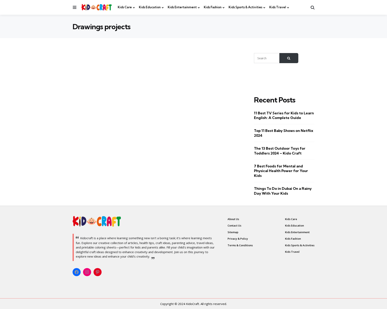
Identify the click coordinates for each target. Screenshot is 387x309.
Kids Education (150, 7)
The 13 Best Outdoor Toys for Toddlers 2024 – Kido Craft (279, 150)
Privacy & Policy (238, 238)
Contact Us (234, 225)
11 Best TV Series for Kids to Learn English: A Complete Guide (284, 115)
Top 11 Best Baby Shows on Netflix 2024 (283, 133)
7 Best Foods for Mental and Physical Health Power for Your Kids (281, 171)
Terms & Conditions (240, 245)
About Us (233, 219)
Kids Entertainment (182, 7)
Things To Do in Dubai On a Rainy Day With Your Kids (283, 190)
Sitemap (233, 232)
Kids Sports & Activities (245, 7)
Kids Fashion (213, 7)
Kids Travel (277, 7)
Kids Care (125, 7)
